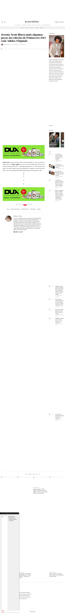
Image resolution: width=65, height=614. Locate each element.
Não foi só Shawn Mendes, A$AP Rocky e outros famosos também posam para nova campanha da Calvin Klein (59, 194)
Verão (38, 209)
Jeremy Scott (25, 209)
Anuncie (42, 27)
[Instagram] (58, 22)
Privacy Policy (32, 611)
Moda (26, 27)
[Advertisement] (32, 9)
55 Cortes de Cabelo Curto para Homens (59, 166)
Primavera (32, 209)
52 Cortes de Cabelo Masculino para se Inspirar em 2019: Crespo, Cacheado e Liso (59, 302)
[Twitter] (57, 22)
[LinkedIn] (61, 22)
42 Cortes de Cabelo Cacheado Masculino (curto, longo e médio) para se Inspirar (59, 183)
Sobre (36, 27)
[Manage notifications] (3, 611)
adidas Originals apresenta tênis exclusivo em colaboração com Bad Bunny (56, 575)
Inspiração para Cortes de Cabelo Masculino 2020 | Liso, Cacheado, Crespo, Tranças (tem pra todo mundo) (59, 290)
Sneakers (31, 27)
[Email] (63, 22)
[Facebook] (55, 22)
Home (22, 27)
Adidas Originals (15, 209)
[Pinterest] (60, 22)
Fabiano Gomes (18, 216)
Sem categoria (23, 44)
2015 (8, 209)
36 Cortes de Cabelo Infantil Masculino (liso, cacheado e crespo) (59, 157)
